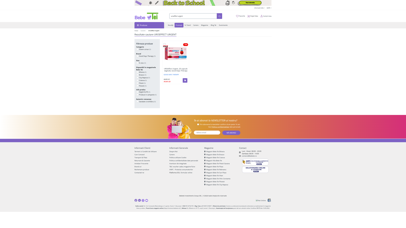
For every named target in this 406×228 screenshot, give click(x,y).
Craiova (143, 80)
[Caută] (219, 16)
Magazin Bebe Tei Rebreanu (216, 169)
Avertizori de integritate (178, 163)
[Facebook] (135, 200)
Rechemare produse (141, 169)
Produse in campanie (147, 95)
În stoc (142, 63)
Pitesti (142, 83)
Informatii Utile (259, 8)
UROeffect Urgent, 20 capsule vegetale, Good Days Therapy (175, 70)
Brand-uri (137, 167)
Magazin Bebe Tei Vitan (214, 175)
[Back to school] (203, 3)
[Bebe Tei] (146, 16)
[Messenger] (139, 200)
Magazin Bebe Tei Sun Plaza (216, 173)
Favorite (242, 16)
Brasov (142, 75)
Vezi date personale (224, 127)
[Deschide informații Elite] (166, 46)
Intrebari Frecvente (141, 163)
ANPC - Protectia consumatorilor (181, 169)
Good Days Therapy (147, 56)
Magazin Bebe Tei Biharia (215, 151)
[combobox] (193, 16)
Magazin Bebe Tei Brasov (215, 154)
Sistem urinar (145, 49)
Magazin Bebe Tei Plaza (214, 167)
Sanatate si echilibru (147, 101)
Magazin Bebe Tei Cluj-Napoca (217, 185)
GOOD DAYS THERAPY (171, 75)
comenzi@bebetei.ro (249, 156)
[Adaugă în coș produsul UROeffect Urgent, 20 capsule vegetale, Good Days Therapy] (185, 80)
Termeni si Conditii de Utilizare (145, 151)
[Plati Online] (261, 200)
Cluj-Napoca (144, 78)
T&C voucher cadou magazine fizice (182, 167)
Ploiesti (142, 86)
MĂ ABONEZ (231, 133)
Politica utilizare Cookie (177, 157)
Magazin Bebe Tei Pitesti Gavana (218, 163)
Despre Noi (173, 151)
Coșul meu (254, 16)
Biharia (142, 72)
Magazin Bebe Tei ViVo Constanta (218, 179)
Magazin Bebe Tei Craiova (215, 157)
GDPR (269, 8)
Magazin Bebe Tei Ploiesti (215, 181)
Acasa (136, 31)
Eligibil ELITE (144, 92)
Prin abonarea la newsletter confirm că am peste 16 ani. (220, 124)
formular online (186, 173)
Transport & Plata (140, 157)
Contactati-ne (139, 173)
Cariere (172, 154)
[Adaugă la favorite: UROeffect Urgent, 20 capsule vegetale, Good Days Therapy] (164, 44)
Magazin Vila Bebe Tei (214, 160)
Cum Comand (139, 154)
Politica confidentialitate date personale (183, 160)
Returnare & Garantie (142, 160)
